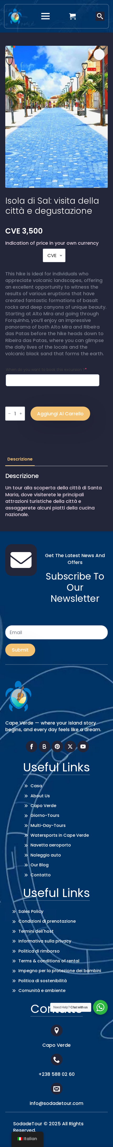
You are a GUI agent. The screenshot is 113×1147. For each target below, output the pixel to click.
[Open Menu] (45, 16)
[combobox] (54, 255)
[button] (99, 54)
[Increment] (21, 414)
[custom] (44, 746)
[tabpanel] (56, 495)
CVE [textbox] (51, 255)
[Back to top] (101, 1135)
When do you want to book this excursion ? (46, 369)
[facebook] (31, 746)
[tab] (20, 459)
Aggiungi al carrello (60, 413)
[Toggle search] (100, 16)
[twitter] (70, 746)
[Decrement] (9, 414)
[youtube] (83, 746)
